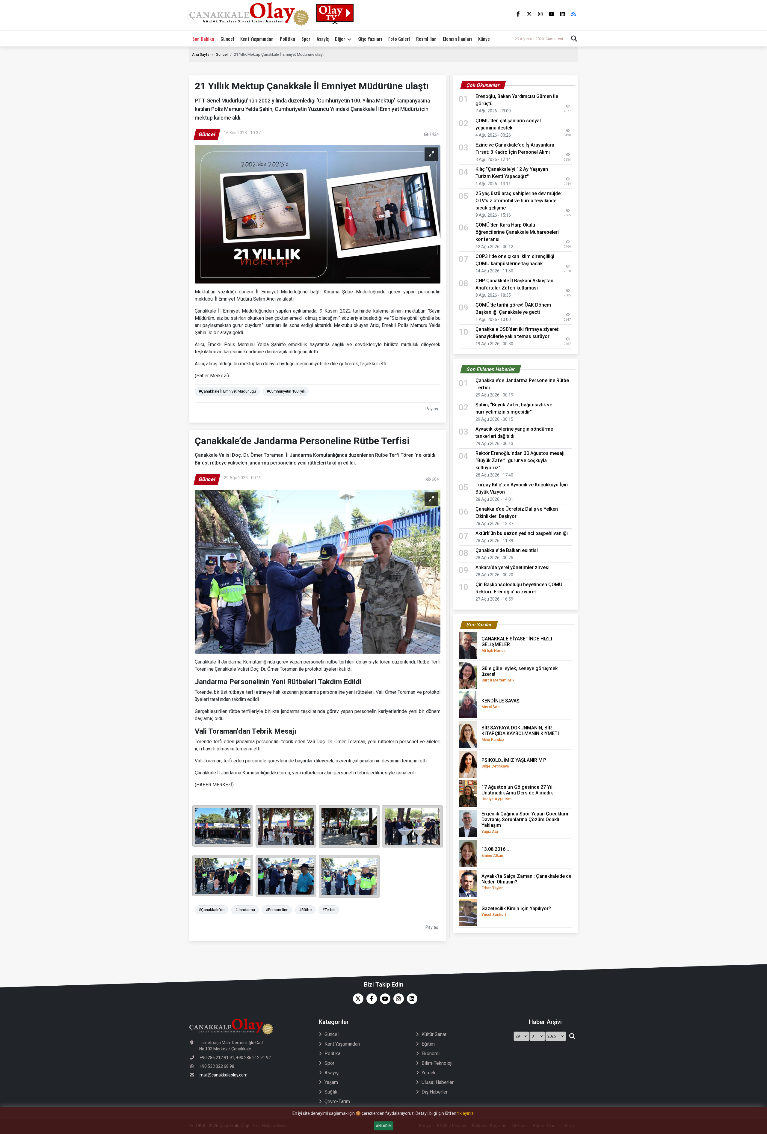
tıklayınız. (466, 1113)
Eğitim (428, 1044)
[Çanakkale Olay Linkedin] (410, 998)
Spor (305, 38)
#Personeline (277, 909)
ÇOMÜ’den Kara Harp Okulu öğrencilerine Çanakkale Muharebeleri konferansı (517, 232)
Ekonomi (431, 1053)
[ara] (572, 1036)
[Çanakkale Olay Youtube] (383, 998)
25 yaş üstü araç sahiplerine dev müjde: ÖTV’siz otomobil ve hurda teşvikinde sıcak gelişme (518, 201)
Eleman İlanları (457, 38)
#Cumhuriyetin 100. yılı (286, 391)
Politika (287, 38)
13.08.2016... (495, 851)
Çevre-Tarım (337, 1101)
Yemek (429, 1073)
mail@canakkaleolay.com (223, 1075)
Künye (484, 38)
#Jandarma (245, 909)
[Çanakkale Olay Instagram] (397, 998)
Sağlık (330, 1092)
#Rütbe (305, 909)
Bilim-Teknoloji (437, 1063)
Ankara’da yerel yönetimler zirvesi (512, 567)
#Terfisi (328, 909)
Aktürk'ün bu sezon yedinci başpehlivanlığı (521, 533)
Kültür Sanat (434, 1034)
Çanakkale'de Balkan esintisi (506, 550)
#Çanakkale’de (211, 909)
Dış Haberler (435, 1092)
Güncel (227, 38)
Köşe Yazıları (369, 38)
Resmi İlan (426, 38)
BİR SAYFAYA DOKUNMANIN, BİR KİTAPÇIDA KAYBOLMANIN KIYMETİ (520, 733)
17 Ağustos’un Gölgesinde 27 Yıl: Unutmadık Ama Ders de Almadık (517, 792)
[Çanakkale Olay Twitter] (356, 998)
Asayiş (323, 38)
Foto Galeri (399, 38)
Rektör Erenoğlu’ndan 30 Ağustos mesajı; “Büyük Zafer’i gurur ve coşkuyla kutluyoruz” (520, 460)
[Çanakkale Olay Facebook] (370, 998)
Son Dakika (203, 38)
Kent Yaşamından (257, 38)
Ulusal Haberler (438, 1082)
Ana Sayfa (200, 54)
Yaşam (331, 1082)
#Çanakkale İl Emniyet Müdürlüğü (227, 391)
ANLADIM (384, 1126)
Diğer (340, 38)
